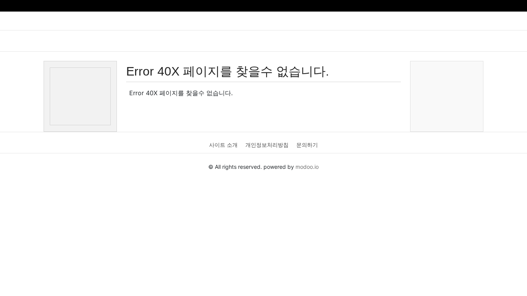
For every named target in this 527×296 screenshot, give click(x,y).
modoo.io (307, 166)
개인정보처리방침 (267, 144)
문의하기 (307, 144)
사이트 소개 (223, 144)
